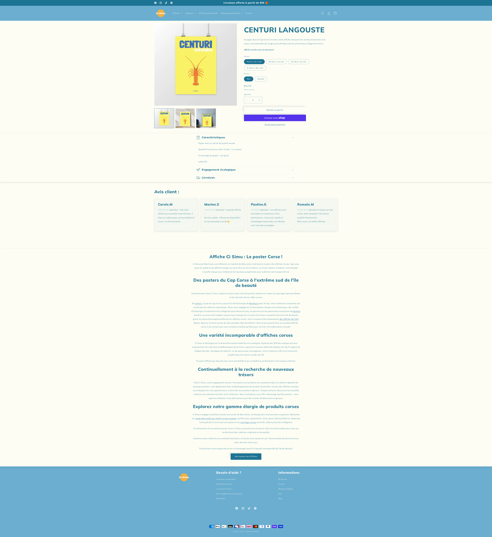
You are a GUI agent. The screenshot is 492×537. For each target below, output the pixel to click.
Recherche (282, 479)
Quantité (247, 94)
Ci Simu (241, 531)
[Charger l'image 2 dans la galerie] (185, 118)
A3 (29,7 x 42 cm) (276, 62)
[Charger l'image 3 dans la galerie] (206, 118)
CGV (280, 494)
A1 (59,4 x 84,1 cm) (255, 68)
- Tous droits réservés (251, 531)
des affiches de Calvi (289, 319)
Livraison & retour (224, 489)
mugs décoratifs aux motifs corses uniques (216, 418)
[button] (177, 13)
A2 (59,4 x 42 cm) (298, 62)
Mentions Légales (285, 489)
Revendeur (220, 498)
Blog (280, 498)
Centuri (198, 303)
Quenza (296, 311)
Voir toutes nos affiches (246, 456)
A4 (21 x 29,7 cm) (254, 62)
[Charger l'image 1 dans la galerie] (164, 118)
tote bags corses (248, 422)
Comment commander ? (226, 479)
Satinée (260, 79)
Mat (248, 79)
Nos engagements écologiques (229, 494)
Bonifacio (254, 303)
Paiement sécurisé (224, 484)
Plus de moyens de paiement (275, 124)
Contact (281, 484)
